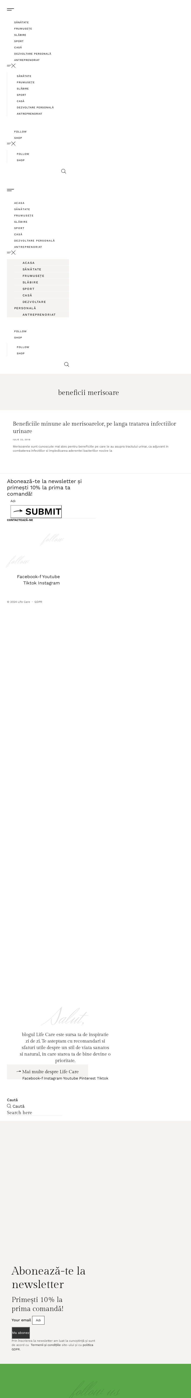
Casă (18, 47)
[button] (36, 66)
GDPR (38, 601)
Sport (19, 41)
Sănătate (21, 22)
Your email (22, 1338)
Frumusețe (23, 28)
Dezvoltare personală (32, 53)
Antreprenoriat (27, 60)
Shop (18, 137)
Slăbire (20, 34)
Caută (12, 1118)
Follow (20, 131)
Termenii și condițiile (45, 1363)
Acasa (19, 203)
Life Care (24, 601)
